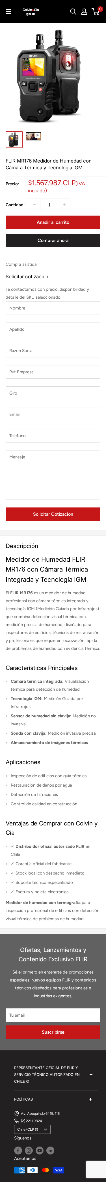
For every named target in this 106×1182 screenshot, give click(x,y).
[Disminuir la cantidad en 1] (34, 205)
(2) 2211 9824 (31, 1121)
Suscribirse (53, 1032)
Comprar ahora (53, 240)
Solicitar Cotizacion (53, 514)
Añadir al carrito (53, 222)
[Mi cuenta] (84, 12)
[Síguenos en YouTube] (40, 1150)
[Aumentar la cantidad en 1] (64, 205)
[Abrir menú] (8, 11)
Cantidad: (15, 204)
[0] (95, 11)
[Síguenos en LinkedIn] (50, 1150)
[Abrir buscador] (73, 12)
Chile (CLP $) (27, 1129)
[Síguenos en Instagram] (29, 1150)
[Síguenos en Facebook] (18, 1150)
